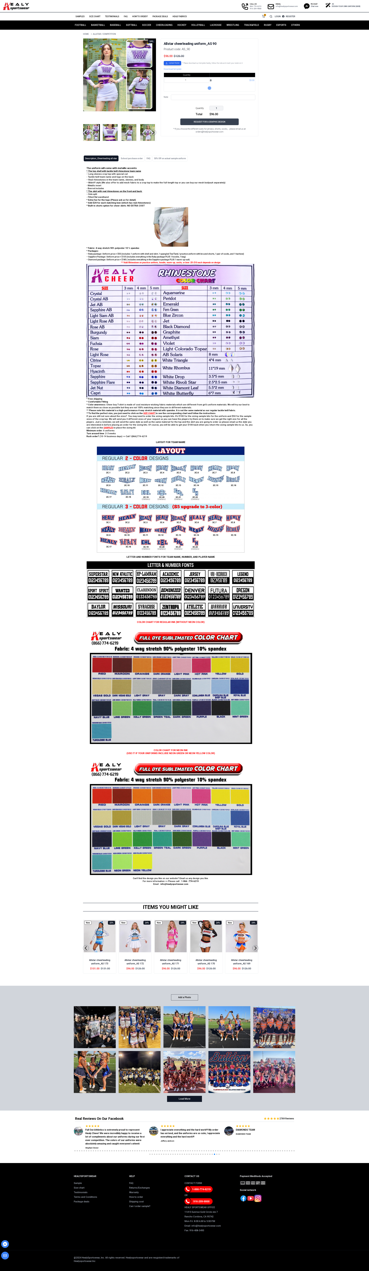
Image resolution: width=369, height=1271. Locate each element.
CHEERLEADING (164, 25)
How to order (136, 1197)
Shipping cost (136, 1201)
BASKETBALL (98, 25)
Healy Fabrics (180, 16)
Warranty (134, 1192)
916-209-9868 (255, 9)
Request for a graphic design (209, 122)
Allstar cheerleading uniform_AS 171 (170, 962)
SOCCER (146, 25)
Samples (80, 16)
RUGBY (267, 25)
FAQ (126, 16)
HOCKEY (181, 25)
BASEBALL (115, 25)
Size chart (94, 16)
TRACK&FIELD (251, 25)
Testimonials (112, 16)
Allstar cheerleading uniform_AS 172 (135, 962)
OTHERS (295, 25)
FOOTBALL (80, 25)
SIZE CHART (149, 413)
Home (86, 34)
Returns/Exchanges (139, 1187)
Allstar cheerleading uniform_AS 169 (241, 962)
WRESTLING (232, 25)
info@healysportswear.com (287, 6)
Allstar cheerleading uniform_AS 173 (99, 962)
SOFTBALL (131, 25)
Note (166, 97)
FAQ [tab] (148, 158)
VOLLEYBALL (198, 25)
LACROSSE (216, 25)
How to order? (140, 16)
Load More (184, 1098)
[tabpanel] (170, 528)
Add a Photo (184, 997)
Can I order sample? (139, 1206)
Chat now (314, 6)
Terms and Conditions (85, 1197)
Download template (172, 69)
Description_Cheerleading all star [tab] (101, 158)
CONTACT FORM (193, 1183)
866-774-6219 (255, 6)
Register (290, 16)
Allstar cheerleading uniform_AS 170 (206, 962)
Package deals (160, 16)
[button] (172, 64)
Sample (78, 1183)
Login (278, 16)
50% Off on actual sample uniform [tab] (170, 158)
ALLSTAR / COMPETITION (104, 34)
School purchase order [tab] (132, 158)
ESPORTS (281, 25)
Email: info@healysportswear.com (202, 1225)
